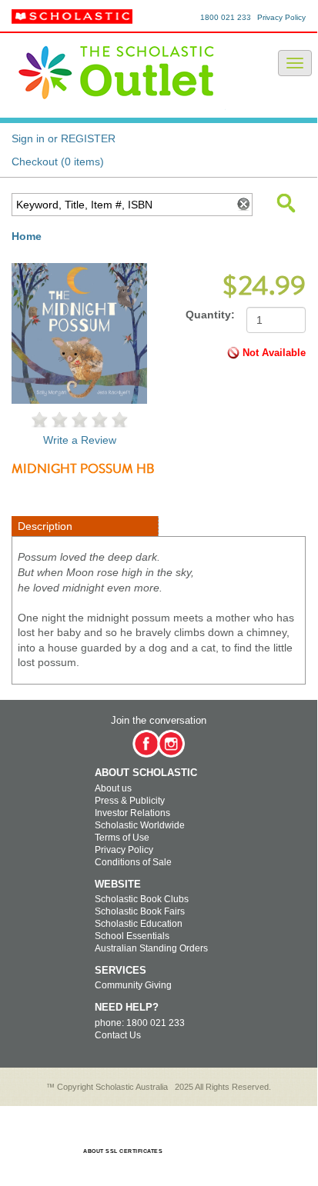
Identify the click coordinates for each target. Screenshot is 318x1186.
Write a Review (79, 440)
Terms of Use (122, 837)
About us (113, 788)
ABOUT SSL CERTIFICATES (122, 1151)
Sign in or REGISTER (63, 138)
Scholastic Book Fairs (140, 911)
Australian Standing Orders (151, 948)
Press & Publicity (130, 800)
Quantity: (210, 314)
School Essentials (132, 936)
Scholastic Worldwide (140, 825)
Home (27, 236)
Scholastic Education (138, 923)
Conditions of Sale (133, 862)
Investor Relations (132, 813)
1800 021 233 (225, 17)
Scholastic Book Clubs (142, 899)
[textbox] (122, 204)
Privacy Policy (281, 17)
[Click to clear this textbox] (242, 205)
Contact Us (118, 1035)
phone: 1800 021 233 (140, 1023)
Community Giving (133, 985)
